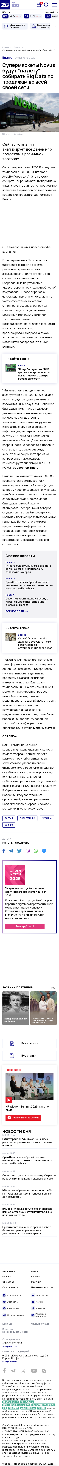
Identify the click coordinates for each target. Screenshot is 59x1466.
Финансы (7, 1276)
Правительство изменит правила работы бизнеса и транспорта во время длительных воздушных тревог (27, 1230)
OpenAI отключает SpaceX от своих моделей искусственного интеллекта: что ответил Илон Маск (29, 585)
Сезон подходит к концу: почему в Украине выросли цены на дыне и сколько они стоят (27, 602)
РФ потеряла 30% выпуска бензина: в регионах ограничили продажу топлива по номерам (28, 569)
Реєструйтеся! (25, 926)
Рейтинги (36, 1281)
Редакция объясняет (41, 1315)
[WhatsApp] (36, 851)
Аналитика (13, 1308)
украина (47, 818)
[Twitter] (19, 851)
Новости (10, 561)
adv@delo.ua (9, 1346)
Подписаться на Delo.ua (25, 1117)
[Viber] (28, 851)
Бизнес (7, 57)
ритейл (9, 818)
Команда (7, 1323)
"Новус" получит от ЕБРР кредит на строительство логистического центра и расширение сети (34, 373)
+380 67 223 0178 (12, 1343)
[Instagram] (44, 1371)
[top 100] (15, 4)
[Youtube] (34, 1371)
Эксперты (12, 1302)
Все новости (15, 611)
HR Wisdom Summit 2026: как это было (27, 1108)
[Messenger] (44, 851)
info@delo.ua (9, 1361)
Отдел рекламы (40, 1323)
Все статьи (28, 1055)
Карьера (35, 1276)
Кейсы (39, 1302)
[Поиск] (46, 4)
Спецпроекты (10, 1287)
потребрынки (27, 818)
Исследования (15, 1315)
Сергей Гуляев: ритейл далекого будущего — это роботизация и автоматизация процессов (35, 643)
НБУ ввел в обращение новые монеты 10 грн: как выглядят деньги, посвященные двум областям (27, 1193)
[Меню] (54, 4)
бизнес (9, 825)
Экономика (8, 1271)
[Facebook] (3, 851)
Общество (8, 1281)
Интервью (41, 1308)
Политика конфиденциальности (15, 1330)
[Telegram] (11, 851)
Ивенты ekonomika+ (42, 1287)
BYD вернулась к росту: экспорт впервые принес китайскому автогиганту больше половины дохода (27, 1212)
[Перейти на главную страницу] (5, 4)
